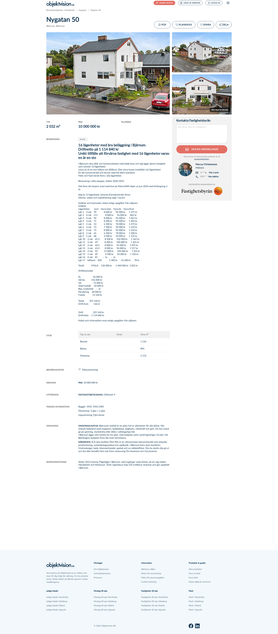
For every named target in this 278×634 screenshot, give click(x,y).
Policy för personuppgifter (152, 578)
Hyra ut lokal (194, 574)
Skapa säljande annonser (200, 582)
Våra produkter (195, 569)
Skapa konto (166, 3)
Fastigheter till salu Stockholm (154, 597)
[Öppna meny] (228, 2)
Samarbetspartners (102, 574)
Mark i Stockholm (196, 597)
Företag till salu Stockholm (105, 597)
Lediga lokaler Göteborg (56, 601)
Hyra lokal (193, 578)
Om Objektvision (101, 569)
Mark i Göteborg (196, 601)
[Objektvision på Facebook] (191, 626)
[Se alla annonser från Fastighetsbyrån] (201, 191)
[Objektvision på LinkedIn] (197, 626)
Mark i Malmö (195, 606)
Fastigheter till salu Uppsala (153, 610)
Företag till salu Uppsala (104, 610)
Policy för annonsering (151, 574)
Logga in (215, 3)
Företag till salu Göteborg (105, 601)
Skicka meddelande (204, 149)
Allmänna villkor (148, 569)
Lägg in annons (192, 3)
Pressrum (98, 578)
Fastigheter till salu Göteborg (154, 601)
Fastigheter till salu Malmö (153, 606)
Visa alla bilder (219, 110)
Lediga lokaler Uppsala (56, 610)
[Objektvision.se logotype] (60, 4)
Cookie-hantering (148, 582)
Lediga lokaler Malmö (55, 606)
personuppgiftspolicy (201, 159)
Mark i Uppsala (195, 610)
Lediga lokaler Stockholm (57, 597)
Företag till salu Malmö (104, 606)
